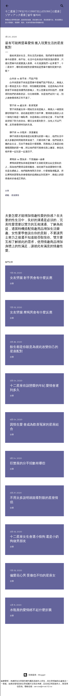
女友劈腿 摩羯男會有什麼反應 (31, 312)
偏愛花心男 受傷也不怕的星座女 (33, 575)
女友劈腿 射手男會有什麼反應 (31, 278)
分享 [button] (7, 190)
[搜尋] (62, 5)
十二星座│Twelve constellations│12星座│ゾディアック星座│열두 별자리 (33, 13)
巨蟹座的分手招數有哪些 (27, 463)
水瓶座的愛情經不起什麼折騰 (31, 610)
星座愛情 (15, 195)
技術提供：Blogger (37, 675)
